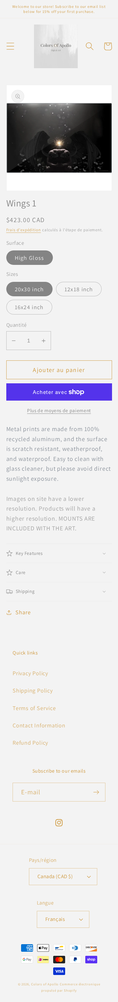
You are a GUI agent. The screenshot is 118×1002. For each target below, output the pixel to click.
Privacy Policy (30, 673)
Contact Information (39, 725)
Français (55, 919)
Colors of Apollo (45, 984)
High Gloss (29, 257)
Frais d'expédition (23, 230)
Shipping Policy (33, 690)
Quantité (16, 324)
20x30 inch (29, 289)
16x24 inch (29, 307)
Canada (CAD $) (55, 876)
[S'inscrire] (96, 792)
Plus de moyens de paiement (59, 410)
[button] (10, 46)
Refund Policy (30, 742)
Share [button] (23, 612)
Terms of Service (34, 708)
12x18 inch (79, 289)
